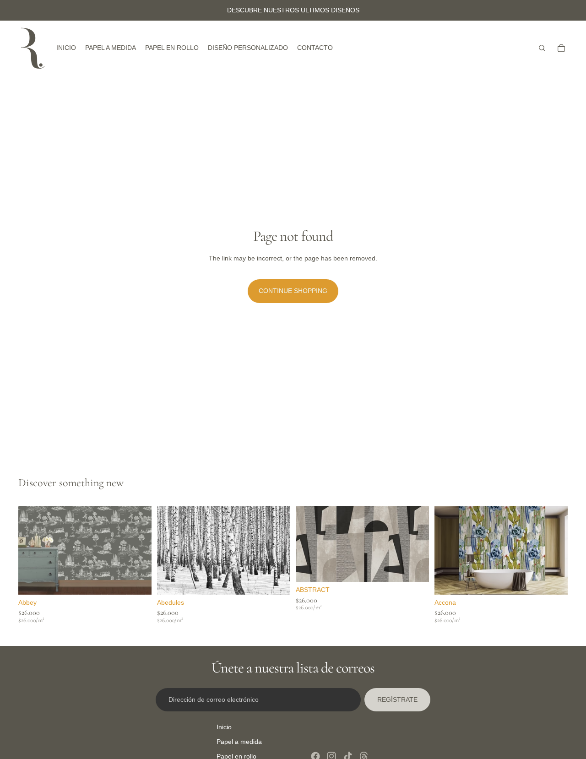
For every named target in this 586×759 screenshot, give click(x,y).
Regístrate (397, 699)
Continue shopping (293, 290)
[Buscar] (542, 48)
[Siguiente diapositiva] (138, 550)
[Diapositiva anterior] (32, 550)
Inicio (224, 727)
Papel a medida (239, 741)
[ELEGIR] (137, 580)
